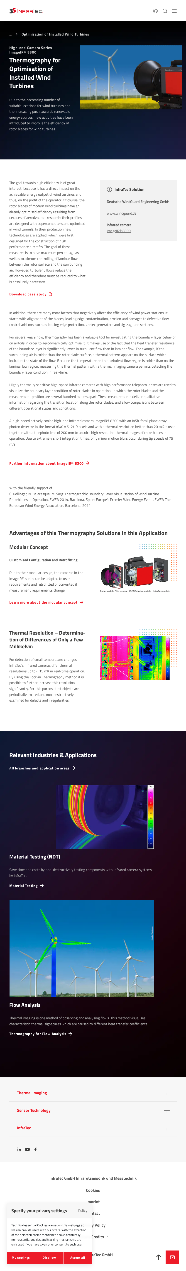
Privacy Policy (93, 1225)
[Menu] (174, 10)
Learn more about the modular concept (43, 602)
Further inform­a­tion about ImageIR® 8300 (46, 463)
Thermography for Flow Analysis (37, 1033)
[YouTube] (27, 1149)
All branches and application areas (39, 768)
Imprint (93, 1202)
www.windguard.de (121, 213)
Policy (82, 1210)
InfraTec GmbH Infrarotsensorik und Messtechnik (93, 1178)
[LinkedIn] (19, 1149)
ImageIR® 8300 (119, 230)
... (10, 34)
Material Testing (23, 885)
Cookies (93, 1190)
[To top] (159, 1257)
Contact (93, 1213)
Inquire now (172, 1257)
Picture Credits (90, 1237)
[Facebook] (35, 1149)
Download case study (27, 294)
